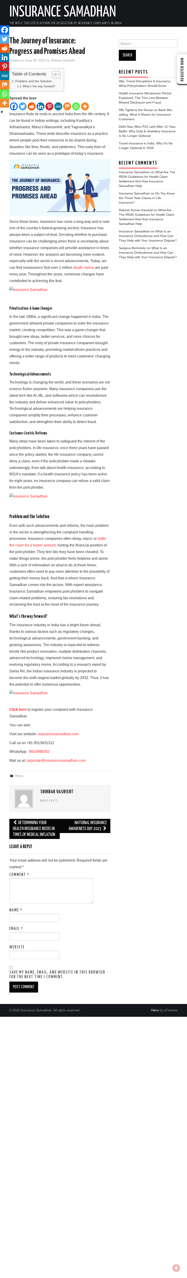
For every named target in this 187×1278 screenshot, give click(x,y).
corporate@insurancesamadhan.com (56, 760)
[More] (85, 106)
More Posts (49, 800)
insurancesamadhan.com (58, 734)
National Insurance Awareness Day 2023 (88, 826)
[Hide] (2, 112)
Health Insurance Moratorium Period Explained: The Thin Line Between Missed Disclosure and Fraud (145, 97)
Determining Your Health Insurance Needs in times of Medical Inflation (34, 829)
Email (16, 929)
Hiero (155, 1010)
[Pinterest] (49, 106)
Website (17, 947)
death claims (83, 267)
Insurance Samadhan (62, 12)
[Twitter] (23, 106)
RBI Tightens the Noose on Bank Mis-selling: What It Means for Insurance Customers (146, 114)
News (19, 775)
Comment (19, 875)
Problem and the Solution (34, 81)
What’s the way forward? (39, 86)
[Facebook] (14, 106)
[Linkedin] (40, 106)
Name (16, 910)
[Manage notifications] (176, 1268)
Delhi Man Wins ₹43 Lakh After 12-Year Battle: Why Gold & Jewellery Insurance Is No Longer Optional (147, 131)
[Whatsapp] (76, 106)
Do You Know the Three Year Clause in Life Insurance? (147, 198)
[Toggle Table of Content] (54, 74)
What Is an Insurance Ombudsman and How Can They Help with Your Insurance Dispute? (148, 235)
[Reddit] (32, 106)
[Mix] (67, 106)
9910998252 (38, 751)
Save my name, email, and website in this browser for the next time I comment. (57, 974)
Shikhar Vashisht (63, 60)
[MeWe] (58, 106)
